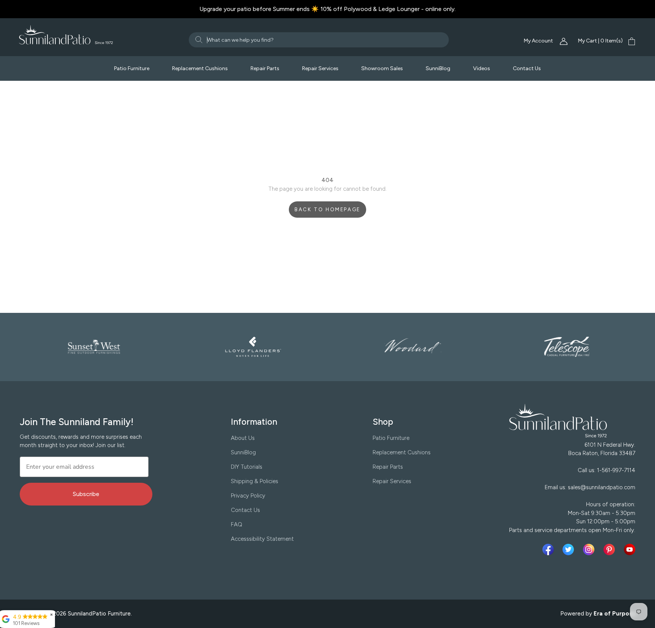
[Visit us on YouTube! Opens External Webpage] (629, 549)
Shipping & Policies (254, 481)
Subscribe (86, 494)
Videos (481, 68)
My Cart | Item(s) (600, 41)
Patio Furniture (131, 68)
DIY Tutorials (246, 466)
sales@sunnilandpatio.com (601, 487)
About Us (243, 438)
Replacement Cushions (200, 68)
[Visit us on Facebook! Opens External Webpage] (549, 549)
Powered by (598, 613)
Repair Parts (265, 68)
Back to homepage (327, 209)
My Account (539, 41)
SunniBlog (438, 68)
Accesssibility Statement (262, 538)
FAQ (236, 524)
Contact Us (527, 68)
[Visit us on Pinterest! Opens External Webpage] (610, 549)
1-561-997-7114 (616, 470)
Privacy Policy (248, 495)
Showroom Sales (382, 68)
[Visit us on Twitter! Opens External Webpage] (570, 549)
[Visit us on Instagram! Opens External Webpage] (590, 549)
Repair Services (320, 68)
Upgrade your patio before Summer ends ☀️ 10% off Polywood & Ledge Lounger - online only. (327, 9)
